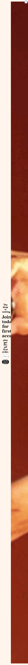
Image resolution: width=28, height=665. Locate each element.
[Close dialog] (26, 2)
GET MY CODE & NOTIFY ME (5, 362)
